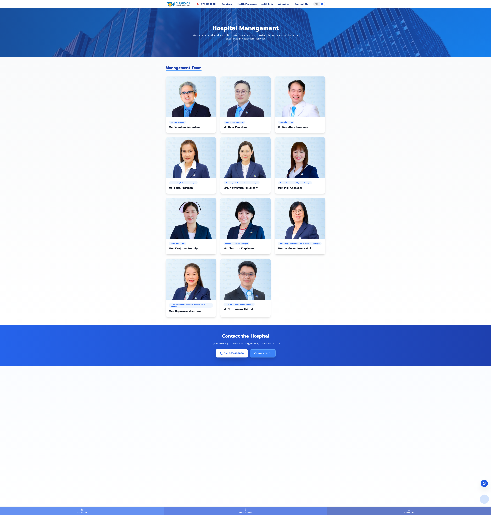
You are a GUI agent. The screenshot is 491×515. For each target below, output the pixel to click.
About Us (283, 4)
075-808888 (208, 4)
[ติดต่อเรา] (484, 483)
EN (322, 4)
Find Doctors (82, 512)
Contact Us (301, 4)
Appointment (409, 512)
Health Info (266, 4)
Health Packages (247, 4)
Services (227, 4)
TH (316, 4)
